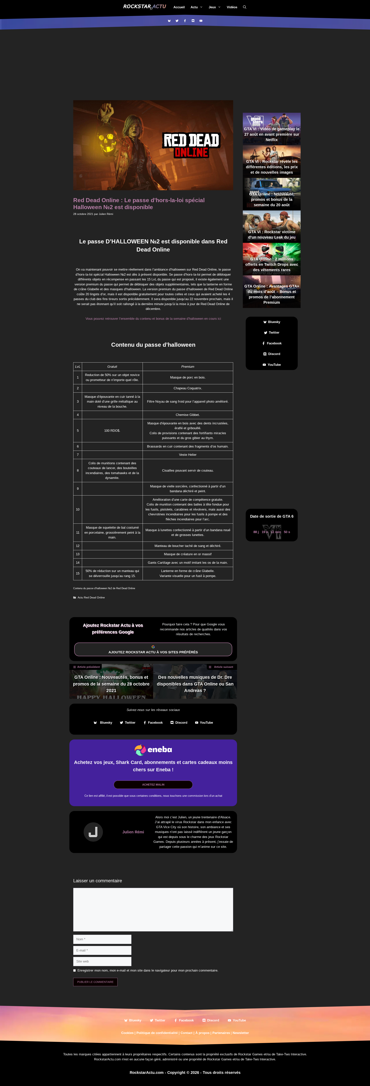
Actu (194, 7)
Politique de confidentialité (157, 1033)
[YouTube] (201, 20)
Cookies (127, 1033)
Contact (187, 1033)
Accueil (179, 7)
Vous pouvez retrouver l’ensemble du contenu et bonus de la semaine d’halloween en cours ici (153, 319)
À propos (202, 1033)
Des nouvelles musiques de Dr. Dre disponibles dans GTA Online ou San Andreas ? (195, 684)
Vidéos (232, 7)
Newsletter (241, 1033)
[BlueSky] (169, 20)
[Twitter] (177, 20)
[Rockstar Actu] (145, 7)
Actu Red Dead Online (91, 597)
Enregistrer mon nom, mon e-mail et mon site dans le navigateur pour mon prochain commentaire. (147, 970)
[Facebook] (185, 20)
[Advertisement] (185, 59)
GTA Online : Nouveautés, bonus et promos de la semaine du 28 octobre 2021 (111, 684)
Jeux (212, 7)
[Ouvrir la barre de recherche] (244, 7)
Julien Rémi (133, 832)
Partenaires (221, 1033)
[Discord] (193, 20)
